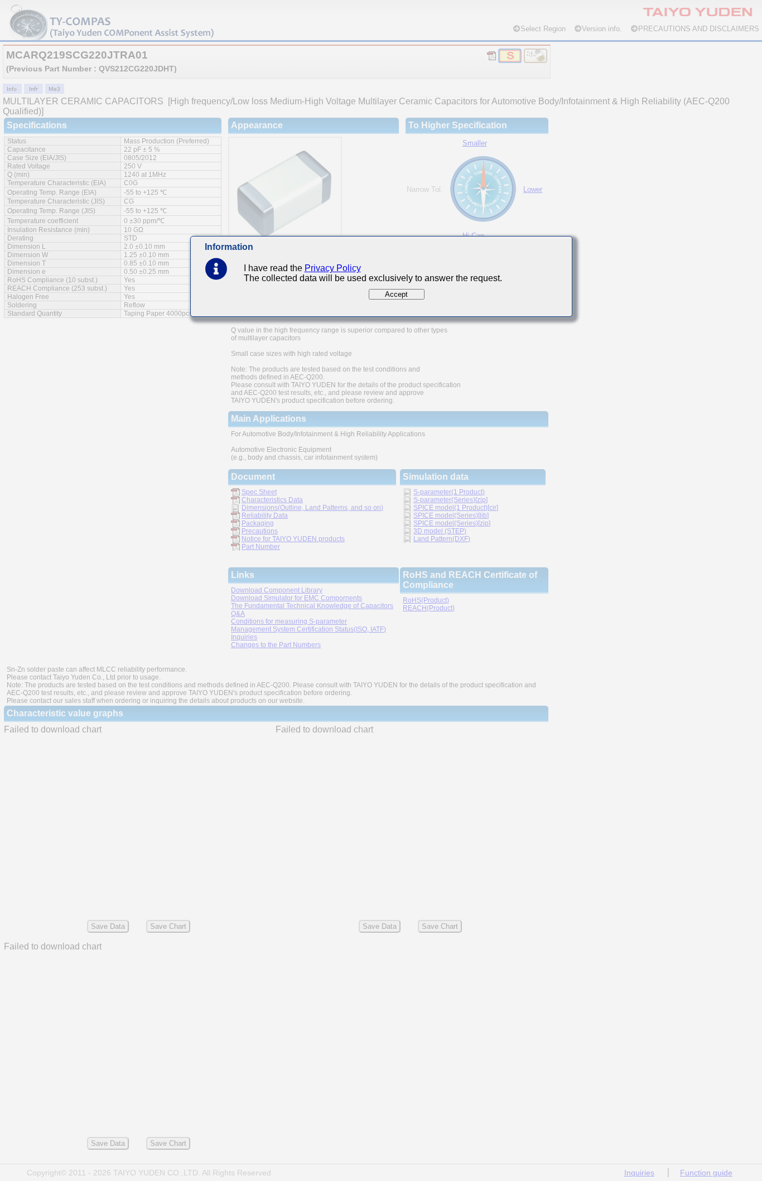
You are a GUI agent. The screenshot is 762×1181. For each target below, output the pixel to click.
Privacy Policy (333, 268)
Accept (396, 294)
